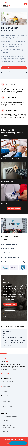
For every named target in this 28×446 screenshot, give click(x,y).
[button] (25, 4)
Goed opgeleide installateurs (10, 253)
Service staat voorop (7, 248)
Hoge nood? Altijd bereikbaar (10, 257)
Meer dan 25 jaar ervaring (9, 244)
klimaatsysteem (5, 38)
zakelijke (10, 92)
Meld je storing (19, 55)
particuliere (4, 92)
